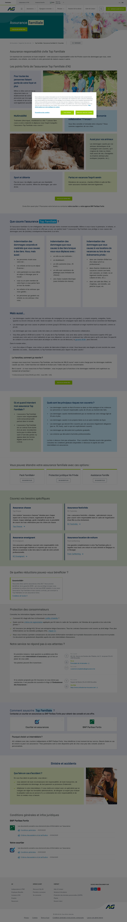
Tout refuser (67, 112)
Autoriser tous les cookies (84, 112)
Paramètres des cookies (42, 112)
